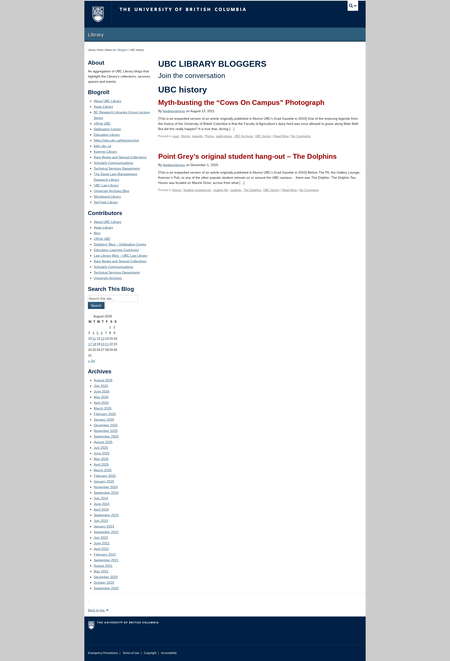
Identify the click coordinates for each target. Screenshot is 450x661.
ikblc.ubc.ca (102, 146)
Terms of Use (131, 653)
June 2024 (101, 504)
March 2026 (103, 408)
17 (90, 344)
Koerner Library (105, 151)
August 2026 (103, 380)
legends (197, 136)
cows (175, 136)
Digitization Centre (107, 129)
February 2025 (105, 476)
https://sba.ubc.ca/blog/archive (116, 140)
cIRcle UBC (102, 123)
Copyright (150, 653)
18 (94, 344)
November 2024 (106, 487)
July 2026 (101, 386)
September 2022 (106, 532)
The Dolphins (252, 190)
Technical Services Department (117, 168)
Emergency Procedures (103, 653)
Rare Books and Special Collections (120, 157)
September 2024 (106, 492)
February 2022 (105, 554)
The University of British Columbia (97, 14)
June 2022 (101, 543)
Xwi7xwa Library (106, 202)
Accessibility (169, 653)
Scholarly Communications (113, 163)
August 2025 (103, 442)
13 (103, 338)
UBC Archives (243, 136)
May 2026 (101, 397)
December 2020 (106, 577)
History (185, 136)
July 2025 (101, 447)
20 (103, 344)
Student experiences (197, 190)
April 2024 (101, 509)
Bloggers (123, 49)
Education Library (107, 135)
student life (220, 190)
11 (94, 338)
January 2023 (104, 526)
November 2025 (106, 431)
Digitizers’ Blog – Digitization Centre (120, 244)
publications (224, 136)
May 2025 (101, 459)
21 (107, 344)
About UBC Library (107, 101)
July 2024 (101, 498)
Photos (209, 136)
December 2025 (106, 425)
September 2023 (106, 515)
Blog (97, 233)
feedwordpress (174, 111)
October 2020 (104, 582)
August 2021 (103, 566)
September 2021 (106, 560)
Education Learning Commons (116, 250)
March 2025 (103, 470)
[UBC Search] (353, 6)
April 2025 (101, 464)
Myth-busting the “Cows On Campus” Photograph (241, 102)
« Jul (91, 361)
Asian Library (103, 106)
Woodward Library (107, 196)
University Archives (108, 278)
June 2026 (101, 391)
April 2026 (101, 403)
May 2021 (101, 571)
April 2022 (101, 549)
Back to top (96, 610)
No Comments (301, 136)
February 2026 (105, 414)
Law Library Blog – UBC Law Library (120, 255)
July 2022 (101, 537)
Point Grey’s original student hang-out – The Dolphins (247, 156)
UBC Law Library (106, 185)
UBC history (263, 136)
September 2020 (106, 588)
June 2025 (101, 453)
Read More (281, 136)
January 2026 (104, 419)
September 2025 (106, 436)
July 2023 (101, 521)
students (236, 190)
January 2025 (104, 481)
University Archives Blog (111, 191)
